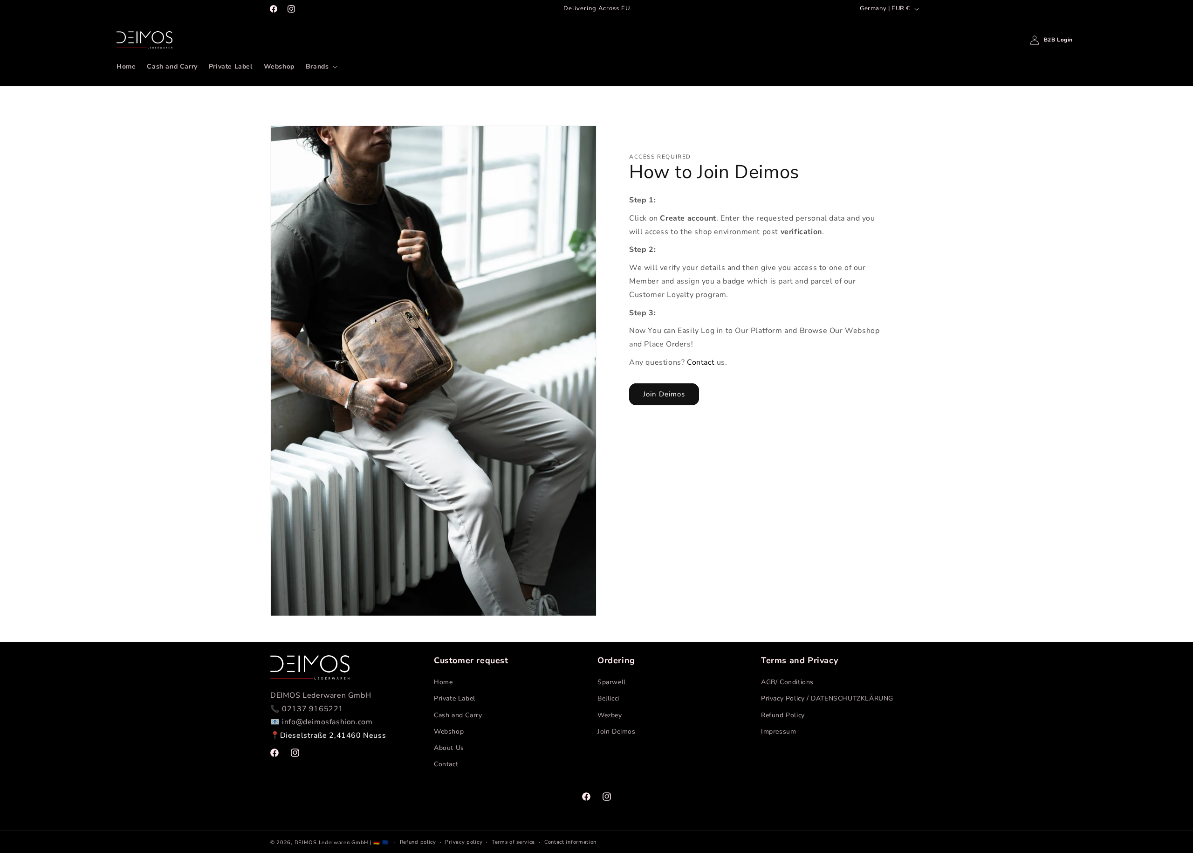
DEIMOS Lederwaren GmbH (331, 842)
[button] (321, 66)
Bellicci (608, 698)
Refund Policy (783, 715)
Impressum (778, 731)
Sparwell (611, 682)
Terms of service (513, 842)
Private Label (454, 698)
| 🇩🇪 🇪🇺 (380, 842)
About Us (449, 747)
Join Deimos (664, 394)
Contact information (570, 842)
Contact (700, 362)
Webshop (449, 731)
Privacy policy (463, 842)
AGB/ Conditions (787, 682)
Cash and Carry (458, 715)
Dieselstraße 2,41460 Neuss (333, 735)
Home (443, 682)
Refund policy (418, 842)
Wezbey (609, 715)
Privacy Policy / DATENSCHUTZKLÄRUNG (827, 698)
